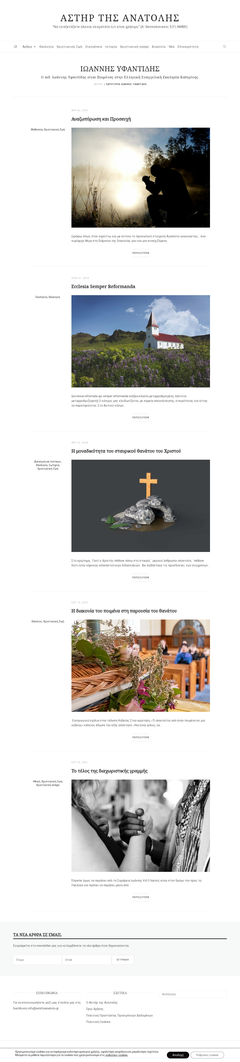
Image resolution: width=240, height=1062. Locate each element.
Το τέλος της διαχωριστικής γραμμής (109, 771)
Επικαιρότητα (188, 46)
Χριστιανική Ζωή (69, 46)
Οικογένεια (93, 46)
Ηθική (36, 781)
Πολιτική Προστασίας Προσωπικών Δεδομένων (119, 1015)
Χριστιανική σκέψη (134, 46)
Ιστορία (111, 46)
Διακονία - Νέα (163, 46)
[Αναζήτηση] (222, 992)
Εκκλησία (41, 297)
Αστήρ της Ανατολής (120, 17)
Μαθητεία (37, 129)
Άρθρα (27, 46)
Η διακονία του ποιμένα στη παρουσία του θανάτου (124, 611)
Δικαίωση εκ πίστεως (47, 461)
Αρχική (98, 84)
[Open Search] (224, 46)
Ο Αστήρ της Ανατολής (102, 1002)
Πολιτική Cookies (98, 1022)
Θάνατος (37, 621)
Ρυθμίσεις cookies (207, 1055)
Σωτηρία (54, 465)
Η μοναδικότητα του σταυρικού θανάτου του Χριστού (126, 451)
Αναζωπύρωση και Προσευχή (101, 119)
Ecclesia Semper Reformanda (103, 286)
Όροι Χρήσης (95, 1009)
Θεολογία (46, 46)
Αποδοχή (178, 1055)
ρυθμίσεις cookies (117, 1055)
